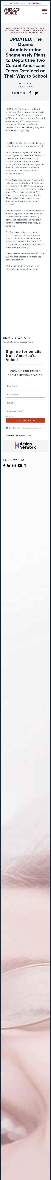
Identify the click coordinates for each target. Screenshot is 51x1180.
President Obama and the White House (27, 31)
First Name (12, 384)
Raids (32, 32)
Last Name (11, 393)
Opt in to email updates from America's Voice (25, 428)
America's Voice (25, 3)
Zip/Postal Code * (15, 409)
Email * (10, 401)
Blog (39, 32)
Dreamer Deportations (25, 28)
